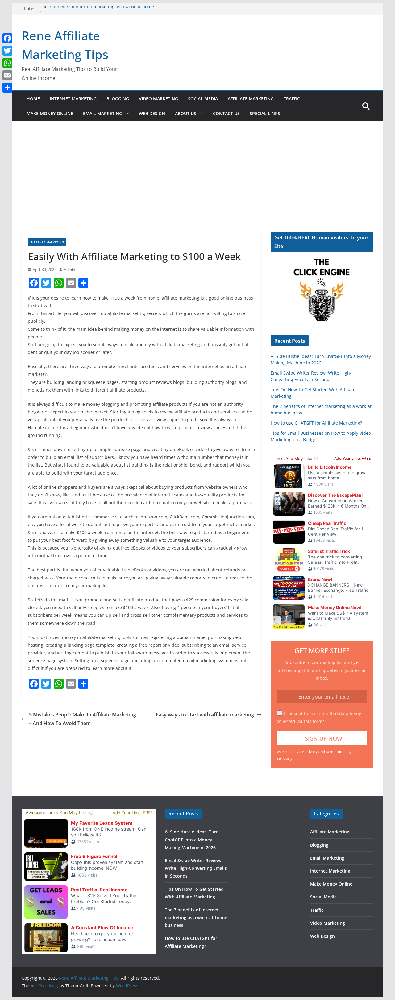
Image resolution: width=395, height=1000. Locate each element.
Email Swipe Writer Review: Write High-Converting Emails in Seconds (196, 868)
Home (33, 99)
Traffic (292, 99)
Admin (69, 269)
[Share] (7, 87)
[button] (125, 113)
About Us (185, 113)
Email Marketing (102, 113)
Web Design (152, 113)
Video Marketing (158, 99)
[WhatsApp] (7, 63)
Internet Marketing (73, 99)
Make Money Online (50, 113)
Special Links (265, 113)
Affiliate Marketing (251, 99)
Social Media (203, 99)
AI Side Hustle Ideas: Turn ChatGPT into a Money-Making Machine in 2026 (192, 839)
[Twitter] (7, 50)
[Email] (7, 75)
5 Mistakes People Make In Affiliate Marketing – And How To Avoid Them (82, 719)
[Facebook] (7, 38)
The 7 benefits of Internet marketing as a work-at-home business (196, 917)
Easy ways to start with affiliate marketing (205, 714)
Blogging (117, 99)
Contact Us (226, 113)
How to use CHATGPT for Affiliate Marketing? (316, 423)
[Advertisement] (197, 186)
